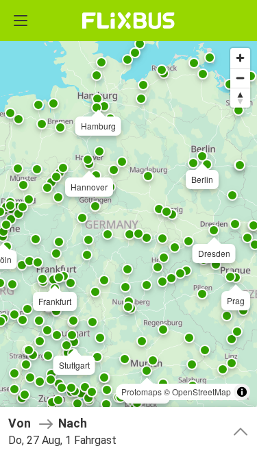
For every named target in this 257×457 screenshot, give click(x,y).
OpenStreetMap (201, 391)
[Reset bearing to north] (240, 98)
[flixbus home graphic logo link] (128, 20)
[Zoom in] (240, 58)
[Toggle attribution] (242, 392)
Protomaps (141, 391)
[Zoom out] (240, 78)
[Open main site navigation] (20, 20)
